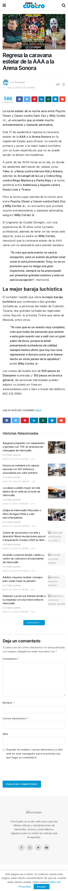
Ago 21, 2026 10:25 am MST (17, 571)
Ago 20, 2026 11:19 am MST (16, 612)
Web (5, 733)
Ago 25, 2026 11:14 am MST (16, 459)
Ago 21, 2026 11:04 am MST (16, 548)
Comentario (11, 658)
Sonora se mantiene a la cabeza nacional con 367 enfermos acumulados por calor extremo (21, 469)
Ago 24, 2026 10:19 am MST (17, 526)
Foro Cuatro (14, 455)
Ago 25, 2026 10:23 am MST (17, 481)
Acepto (41, 886)
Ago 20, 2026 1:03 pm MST (16, 590)
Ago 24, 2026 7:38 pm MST (16, 504)
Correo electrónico (16, 718)
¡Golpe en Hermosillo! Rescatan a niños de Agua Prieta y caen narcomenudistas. (22, 514)
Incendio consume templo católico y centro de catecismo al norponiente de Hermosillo (23, 558)
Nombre (9, 702)
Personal (20, 82)
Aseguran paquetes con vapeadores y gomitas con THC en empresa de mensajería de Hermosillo (23, 446)
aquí (38, 410)
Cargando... (34, 622)
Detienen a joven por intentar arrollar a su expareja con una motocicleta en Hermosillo (24, 599)
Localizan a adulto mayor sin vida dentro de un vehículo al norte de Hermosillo (21, 491)
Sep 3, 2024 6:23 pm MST (21, 87)
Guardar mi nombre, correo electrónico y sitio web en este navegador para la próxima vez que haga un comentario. (34, 753)
